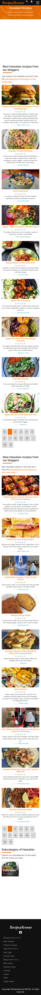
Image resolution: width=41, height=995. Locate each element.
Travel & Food (23, 275)
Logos (6, 974)
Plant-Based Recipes (23, 237)
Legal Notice (8, 981)
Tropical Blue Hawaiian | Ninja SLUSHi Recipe (20, 578)
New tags (7, 952)
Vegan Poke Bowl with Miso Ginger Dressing (20, 339)
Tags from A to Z (10, 949)
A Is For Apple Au (23, 389)
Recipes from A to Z (12, 938)
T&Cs (5, 978)
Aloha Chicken (20, 689)
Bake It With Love (23, 125)
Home (10, 12)
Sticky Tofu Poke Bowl (20, 300)
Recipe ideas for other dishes (23, 12)
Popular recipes (10, 945)
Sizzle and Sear (23, 589)
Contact (6, 970)
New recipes (8, 941)
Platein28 (23, 663)
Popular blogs (9, 967)
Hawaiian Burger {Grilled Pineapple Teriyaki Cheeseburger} (20, 107)
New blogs (8, 963)
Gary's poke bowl (20, 191)
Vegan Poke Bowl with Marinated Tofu (20, 414)
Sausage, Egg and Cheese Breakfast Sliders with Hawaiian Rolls (20, 652)
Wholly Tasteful (23, 165)
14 (5, 445)
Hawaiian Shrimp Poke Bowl (21, 151)
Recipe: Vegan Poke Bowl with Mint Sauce (21, 227)
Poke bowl (9, 870)
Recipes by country (14, 15)
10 (27, 438)
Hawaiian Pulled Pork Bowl (20, 809)
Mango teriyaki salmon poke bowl (20, 263)
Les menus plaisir (23, 201)
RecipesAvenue (13, 2)
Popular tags (8, 956)
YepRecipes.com (23, 625)
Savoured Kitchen (23, 313)
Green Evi (23, 424)
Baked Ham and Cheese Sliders (20, 539)
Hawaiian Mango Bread (21, 615)
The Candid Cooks (23, 784)
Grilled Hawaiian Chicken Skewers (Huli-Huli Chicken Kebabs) (20, 498)
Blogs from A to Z (11, 959)
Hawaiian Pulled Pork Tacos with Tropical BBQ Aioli (20, 770)
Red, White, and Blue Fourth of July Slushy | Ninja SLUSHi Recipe (20, 730)
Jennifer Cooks (23, 513)
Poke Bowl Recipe (20, 379)
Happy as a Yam (23, 353)
